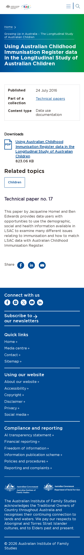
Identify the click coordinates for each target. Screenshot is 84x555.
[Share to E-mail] (43, 265)
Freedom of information (25, 448)
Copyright (12, 395)
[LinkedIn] (40, 302)
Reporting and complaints (26, 468)
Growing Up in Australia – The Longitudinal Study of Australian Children (38, 36)
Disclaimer (13, 401)
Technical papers (50, 99)
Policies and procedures (24, 461)
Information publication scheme (32, 455)
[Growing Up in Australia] (42, 7)
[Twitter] (24, 302)
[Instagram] (15, 302)
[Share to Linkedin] (32, 265)
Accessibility (15, 388)
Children (14, 182)
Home (8, 27)
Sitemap (11, 361)
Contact (11, 355)
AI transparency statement (27, 435)
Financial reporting (20, 441)
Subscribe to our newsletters (21, 318)
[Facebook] (7, 302)
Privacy (10, 408)
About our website (20, 382)
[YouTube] (32, 302)
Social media (15, 414)
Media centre (15, 348)
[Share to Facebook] (21, 265)
